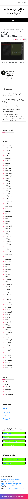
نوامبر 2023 (8, 198)
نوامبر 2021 (8, 218)
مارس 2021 (8, 239)
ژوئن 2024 (8, 181)
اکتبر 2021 (7, 221)
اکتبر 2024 (8, 170)
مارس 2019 (8, 297)
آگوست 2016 (8, 367)
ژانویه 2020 (8, 274)
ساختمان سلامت (6, 413)
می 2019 (7, 292)
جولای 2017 (8, 342)
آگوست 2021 (8, 226)
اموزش (7, 384)
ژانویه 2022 (8, 213)
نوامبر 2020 (8, 249)
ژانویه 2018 (8, 330)
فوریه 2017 (8, 355)
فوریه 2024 (8, 191)
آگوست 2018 (8, 312)
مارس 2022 (8, 211)
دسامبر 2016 (8, 360)
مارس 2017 (8, 352)
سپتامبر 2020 (8, 254)
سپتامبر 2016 (8, 365)
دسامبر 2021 (8, 216)
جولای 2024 (8, 178)
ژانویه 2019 (8, 302)
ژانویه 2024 (8, 193)
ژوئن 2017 (7, 345)
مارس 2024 (8, 188)
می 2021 (7, 234)
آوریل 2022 (8, 208)
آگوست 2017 (8, 340)
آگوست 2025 (8, 148)
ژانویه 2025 (8, 163)
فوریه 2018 (8, 327)
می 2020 (7, 264)
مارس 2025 (8, 158)
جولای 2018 (8, 314)
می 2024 (7, 183)
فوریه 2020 (8, 271)
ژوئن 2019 (7, 289)
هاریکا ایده (4, 416)
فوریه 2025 (8, 160)
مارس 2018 (8, 324)
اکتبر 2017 (7, 337)
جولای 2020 (8, 259)
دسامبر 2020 (8, 246)
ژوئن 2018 (7, 317)
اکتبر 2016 (7, 362)
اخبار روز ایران (6, 419)
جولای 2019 (8, 287)
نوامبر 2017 (8, 335)
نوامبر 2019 (8, 279)
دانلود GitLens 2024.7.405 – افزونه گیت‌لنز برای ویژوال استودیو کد (10, 75)
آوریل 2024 (8, 186)
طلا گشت (4, 408)
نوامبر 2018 (8, 307)
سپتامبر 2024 (8, 173)
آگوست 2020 (8, 256)
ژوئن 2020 (8, 261)
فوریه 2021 (8, 241)
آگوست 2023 (8, 203)
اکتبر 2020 (8, 251)
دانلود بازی (7, 386)
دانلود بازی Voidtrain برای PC (10, 106)
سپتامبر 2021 (8, 223)
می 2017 (7, 347)
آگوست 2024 (8, 175)
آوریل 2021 (8, 236)
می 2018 (7, 319)
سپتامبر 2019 (8, 284)
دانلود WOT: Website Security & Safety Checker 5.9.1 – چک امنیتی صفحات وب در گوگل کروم (13, 100)
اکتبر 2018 (7, 309)
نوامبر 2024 (8, 168)
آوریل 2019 (8, 294)
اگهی (6, 381)
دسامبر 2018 (8, 304)
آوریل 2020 (8, 266)
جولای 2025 (8, 150)
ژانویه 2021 (8, 244)
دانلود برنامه (8, 389)
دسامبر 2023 (8, 196)
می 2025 (7, 153)
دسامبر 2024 (8, 165)
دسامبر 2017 (8, 332)
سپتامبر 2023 (8, 201)
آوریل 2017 (8, 350)
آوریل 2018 (8, 322)
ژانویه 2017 (8, 357)
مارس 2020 (8, 269)
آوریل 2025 (8, 155)
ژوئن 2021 (7, 231)
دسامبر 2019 (8, 277)
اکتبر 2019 (7, 282)
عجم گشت (5, 410)
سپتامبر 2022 (8, 206)
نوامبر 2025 (8, 145)
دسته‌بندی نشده (9, 394)
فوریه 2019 (8, 299)
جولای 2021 (8, 229)
